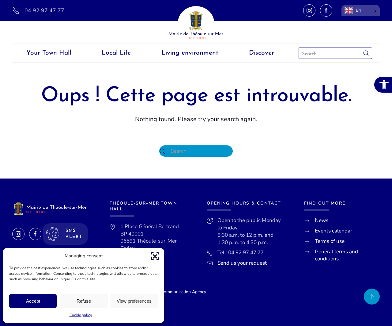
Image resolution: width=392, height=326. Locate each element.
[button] (155, 256)
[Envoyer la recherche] (366, 53)
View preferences (134, 301)
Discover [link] (261, 53)
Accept (33, 301)
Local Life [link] (116, 53)
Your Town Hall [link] (48, 53)
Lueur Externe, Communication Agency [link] (169, 292)
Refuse (84, 301)
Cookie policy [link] (81, 315)
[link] (383, 85)
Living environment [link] (189, 53)
